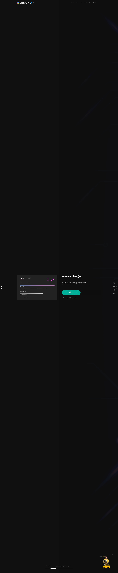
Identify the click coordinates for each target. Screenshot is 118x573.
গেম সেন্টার (72, 2)
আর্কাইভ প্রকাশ (64, 297)
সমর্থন (85, 2)
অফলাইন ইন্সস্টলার (70, 297)
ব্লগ (77, 2)
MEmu (25, 3)
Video (75, 297)
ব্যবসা (81, 2)
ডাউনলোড (69, 2)
